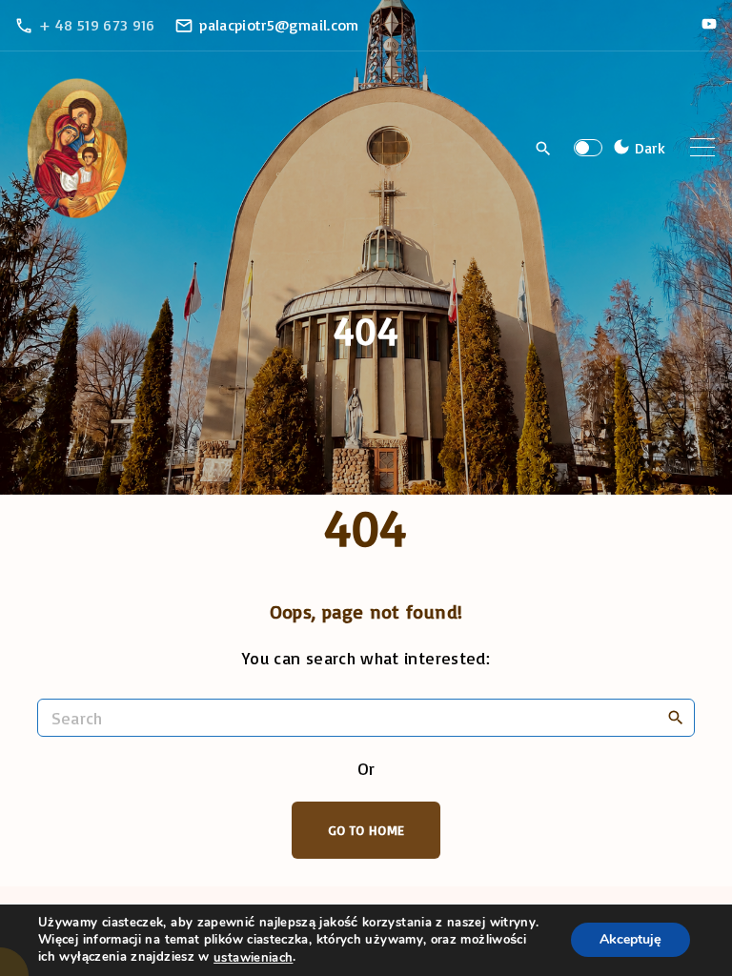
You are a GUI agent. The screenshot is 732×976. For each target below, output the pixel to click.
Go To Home (366, 830)
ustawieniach (253, 957)
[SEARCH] (676, 717)
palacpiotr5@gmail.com (279, 24)
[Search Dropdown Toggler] (543, 148)
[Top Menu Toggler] (702, 148)
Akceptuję (630, 940)
